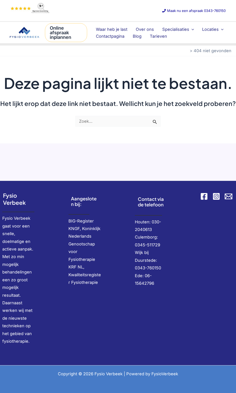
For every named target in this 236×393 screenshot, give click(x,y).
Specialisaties (175, 29)
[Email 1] (228, 196)
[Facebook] (204, 196)
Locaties (210, 29)
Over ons (145, 29)
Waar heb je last (111, 29)
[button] (66, 32)
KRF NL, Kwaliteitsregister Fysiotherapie (84, 275)
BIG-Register (81, 221)
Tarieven (158, 36)
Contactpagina (110, 36)
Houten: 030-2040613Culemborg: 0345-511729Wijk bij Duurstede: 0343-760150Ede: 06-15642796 (148, 252)
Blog (137, 36)
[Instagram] (216, 196)
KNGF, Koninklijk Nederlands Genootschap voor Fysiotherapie (84, 244)
